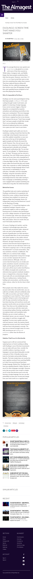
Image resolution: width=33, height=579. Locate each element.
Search (18, 1)
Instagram (18, 561)
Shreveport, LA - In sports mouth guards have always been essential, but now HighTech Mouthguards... (19, 460)
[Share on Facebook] (4, 430)
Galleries (5, 547)
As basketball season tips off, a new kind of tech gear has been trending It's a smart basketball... (19, 444)
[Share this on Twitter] (9, 430)
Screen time (8, 423)
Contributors (20, 537)
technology (21, 423)
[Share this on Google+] (7, 430)
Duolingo (6, 426)
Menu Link (2, 15)
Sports (4, 543)
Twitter (18, 557)
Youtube (18, 564)
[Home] (16, 7)
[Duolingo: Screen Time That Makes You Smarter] (16, 51)
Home (6, 17)
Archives (19, 539)
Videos (4, 549)
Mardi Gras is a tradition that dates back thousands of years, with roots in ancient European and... (19, 476)
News (4, 539)
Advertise (19, 543)
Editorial (5, 545)
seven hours (10, 69)
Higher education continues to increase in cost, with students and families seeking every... (20, 452)
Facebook (18, 554)
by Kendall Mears (9, 38)
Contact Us (20, 541)
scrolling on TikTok (19, 101)
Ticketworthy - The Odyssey (20, 511)
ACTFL (12, 205)
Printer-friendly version (17, 431)
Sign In (13, 2)
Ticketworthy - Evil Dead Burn (21, 517)
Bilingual (15, 423)
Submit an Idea (20, 545)
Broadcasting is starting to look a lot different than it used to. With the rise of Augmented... (19, 468)
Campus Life (6, 541)
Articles (12, 17)
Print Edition (20, 547)
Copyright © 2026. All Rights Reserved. (11, 572)
